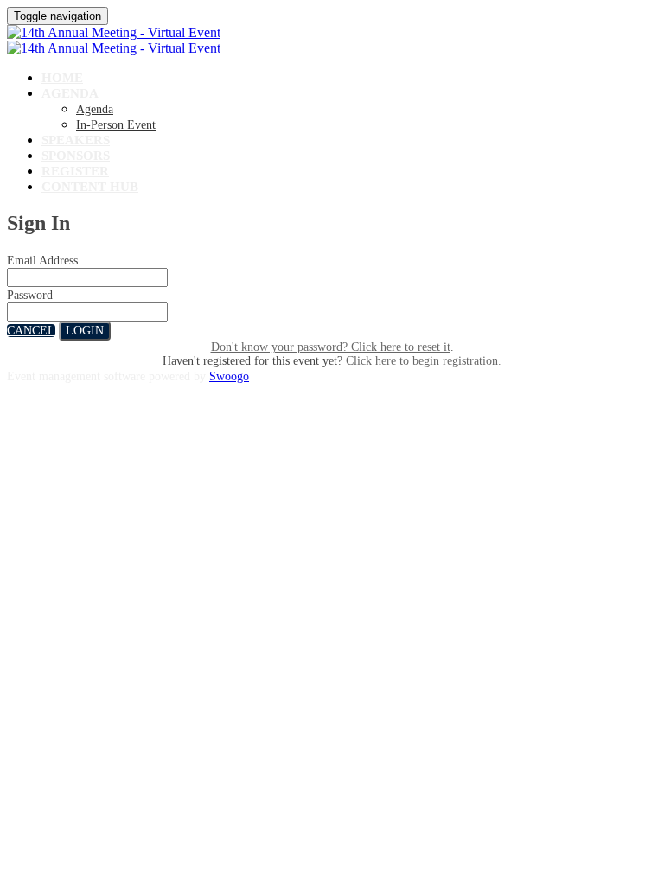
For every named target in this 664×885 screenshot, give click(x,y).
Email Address (42, 260)
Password (30, 295)
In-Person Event (116, 124)
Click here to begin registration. (423, 360)
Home (62, 78)
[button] (31, 330)
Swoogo (229, 376)
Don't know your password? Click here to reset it (330, 347)
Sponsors (76, 155)
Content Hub (90, 187)
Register (75, 171)
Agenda (70, 93)
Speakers (76, 140)
